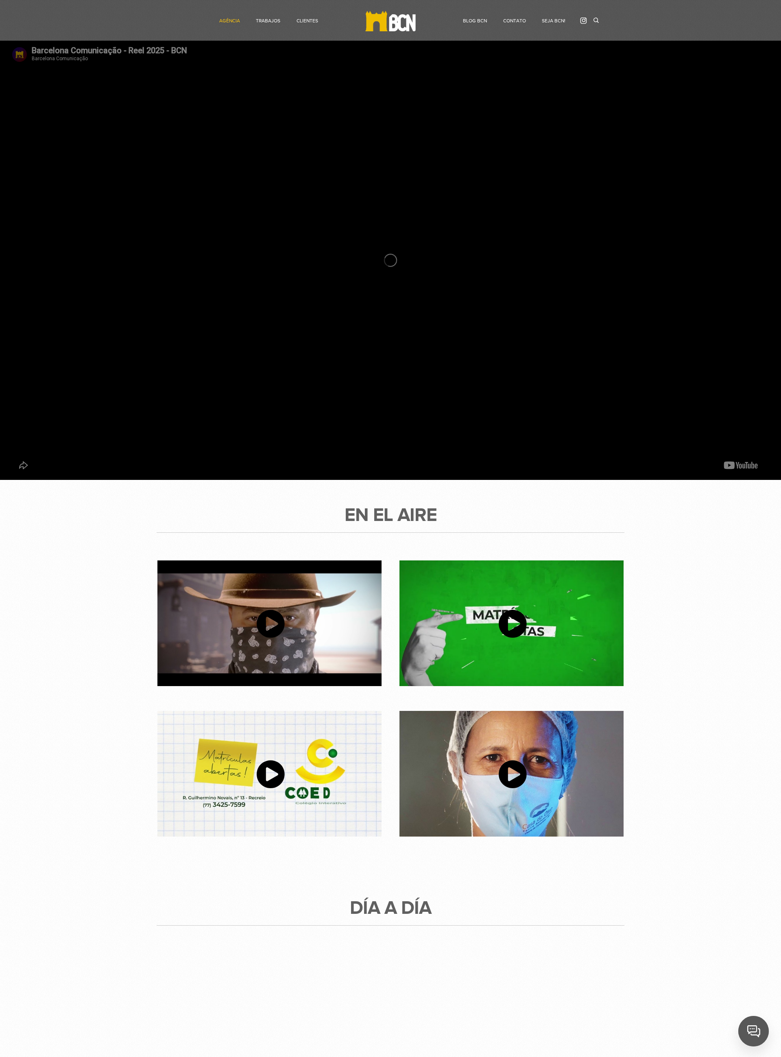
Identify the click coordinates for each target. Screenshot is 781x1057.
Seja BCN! (553, 21)
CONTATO (514, 21)
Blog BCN (475, 21)
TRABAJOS (268, 21)
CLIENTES (307, 21)
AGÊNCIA (229, 21)
